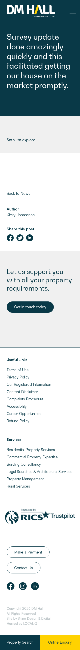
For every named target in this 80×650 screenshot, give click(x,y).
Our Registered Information (29, 384)
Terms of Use (18, 369)
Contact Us (23, 567)
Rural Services (18, 486)
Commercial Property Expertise (32, 457)
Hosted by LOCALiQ (22, 623)
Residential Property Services (31, 449)
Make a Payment (28, 552)
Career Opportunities (24, 413)
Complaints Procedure (25, 399)
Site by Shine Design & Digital (28, 618)
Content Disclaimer (22, 391)
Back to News (18, 193)
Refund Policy (18, 421)
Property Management (25, 478)
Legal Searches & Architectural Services (39, 471)
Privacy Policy (18, 377)
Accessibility (17, 406)
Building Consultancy (24, 464)
